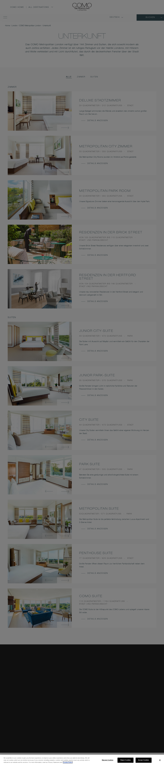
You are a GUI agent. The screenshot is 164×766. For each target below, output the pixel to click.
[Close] (160, 760)
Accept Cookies (143, 760)
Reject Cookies (125, 760)
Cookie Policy (67, 762)
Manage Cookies (107, 760)
